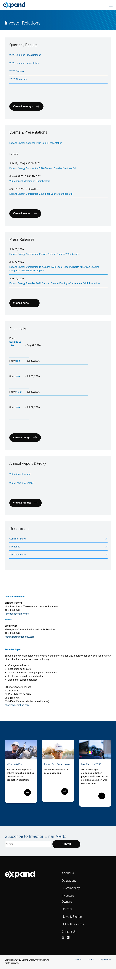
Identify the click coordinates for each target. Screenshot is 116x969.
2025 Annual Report (20, 474)
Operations (69, 880)
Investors (68, 895)
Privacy (78, 959)
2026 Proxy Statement (21, 483)
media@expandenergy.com (19, 636)
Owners (67, 901)
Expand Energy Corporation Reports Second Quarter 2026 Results (44, 254)
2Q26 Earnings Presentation (24, 63)
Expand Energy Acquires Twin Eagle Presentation (35, 143)
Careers (67, 909)
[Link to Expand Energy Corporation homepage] (14, 5)
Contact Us (69, 932)
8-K (18, 361)
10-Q (19, 392)
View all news (21, 303)
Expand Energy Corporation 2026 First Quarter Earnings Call (41, 193)
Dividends (14, 546)
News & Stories (72, 917)
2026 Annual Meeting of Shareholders (29, 181)
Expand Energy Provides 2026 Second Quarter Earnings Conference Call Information (54, 283)
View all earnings (23, 106)
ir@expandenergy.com (17, 613)
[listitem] (63, 937)
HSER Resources (73, 924)
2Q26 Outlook (16, 71)
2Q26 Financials (18, 79)
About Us (68, 873)
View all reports (22, 503)
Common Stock (17, 538)
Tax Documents (17, 554)
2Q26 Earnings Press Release (25, 55)
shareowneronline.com (17, 705)
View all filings (21, 437)
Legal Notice (105, 959)
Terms (90, 959)
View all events (22, 213)
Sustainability (71, 888)
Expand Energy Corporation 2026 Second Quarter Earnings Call (43, 168)
